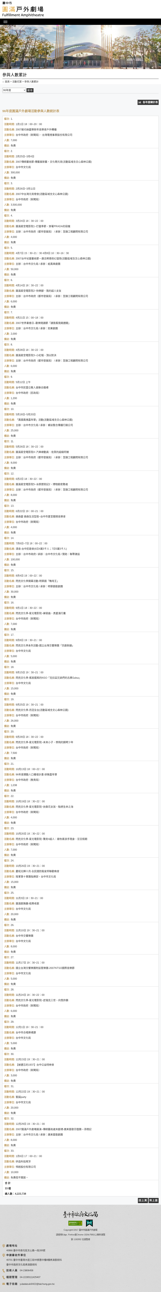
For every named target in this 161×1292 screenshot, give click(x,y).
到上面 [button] (153, 1200)
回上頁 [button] (143, 1200)
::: (3, 81)
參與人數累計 (31, 81)
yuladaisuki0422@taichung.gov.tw (37, 1284)
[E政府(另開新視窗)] (89, 1223)
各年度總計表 (150, 102)
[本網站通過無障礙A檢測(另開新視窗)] (75, 1223)
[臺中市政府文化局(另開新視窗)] (80, 1214)
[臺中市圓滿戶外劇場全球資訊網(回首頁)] (23, 9)
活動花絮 (17, 81)
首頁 (7, 81)
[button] (80, 22)
